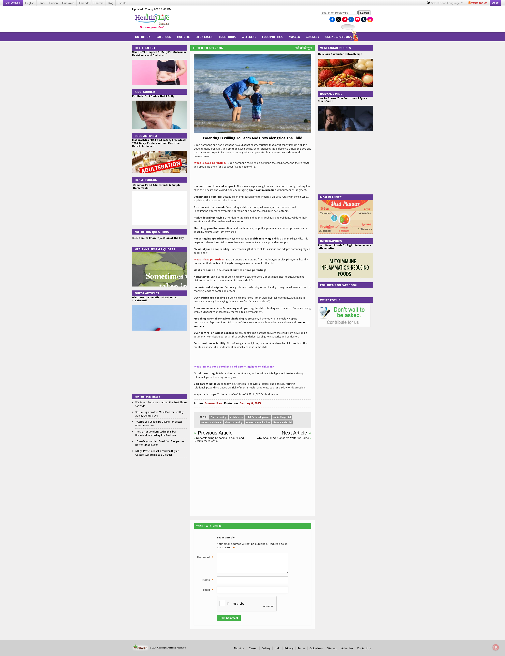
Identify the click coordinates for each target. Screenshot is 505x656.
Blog (110, 3)
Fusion (53, 3)
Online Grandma (337, 37)
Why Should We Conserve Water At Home (283, 437)
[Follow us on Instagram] (370, 18)
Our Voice (68, 3)
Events (122, 3)
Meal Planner (331, 197)
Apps (495, 2)
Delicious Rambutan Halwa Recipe (340, 54)
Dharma (99, 3)
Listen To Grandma (208, 48)
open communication (262, 190)
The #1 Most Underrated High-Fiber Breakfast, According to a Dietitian (155, 433)
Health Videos (146, 180)
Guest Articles (147, 293)
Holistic (183, 37)
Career (253, 648)
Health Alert (145, 48)
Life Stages (204, 37)
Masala (294, 37)
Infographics (331, 241)
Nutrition (143, 37)
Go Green (312, 37)
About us (239, 648)
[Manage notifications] (496, 647)
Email (208, 590)
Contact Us (364, 648)
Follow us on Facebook (338, 285)
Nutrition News (147, 396)
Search (364, 12)
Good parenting (233, 422)
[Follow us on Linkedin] (351, 18)
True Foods (227, 37)
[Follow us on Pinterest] (345, 18)
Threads (84, 3)
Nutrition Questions (152, 232)
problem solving (260, 238)
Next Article (294, 432)
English (29, 3)
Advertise (347, 648)
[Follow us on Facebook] (332, 18)
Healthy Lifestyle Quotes (155, 249)
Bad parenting (218, 417)
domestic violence (211, 422)
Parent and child (282, 422)
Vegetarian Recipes (335, 48)
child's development (258, 417)
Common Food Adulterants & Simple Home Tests (156, 186)
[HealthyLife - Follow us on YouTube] (357, 18)
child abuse (236, 417)
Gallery (266, 648)
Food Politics (272, 37)
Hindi (42, 3)
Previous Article (215, 432)
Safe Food (163, 37)
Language (446, 3)
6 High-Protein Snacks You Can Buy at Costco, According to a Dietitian (157, 452)
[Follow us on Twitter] (338, 18)
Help (277, 648)
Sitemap (332, 648)
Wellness (249, 37)
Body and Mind (331, 94)
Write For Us (330, 300)
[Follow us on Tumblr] (364, 18)
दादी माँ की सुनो (303, 48)
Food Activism (146, 136)
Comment (205, 557)
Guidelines (316, 648)
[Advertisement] (247, 20)
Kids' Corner (145, 92)
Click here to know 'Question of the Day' (158, 238)
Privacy (289, 648)
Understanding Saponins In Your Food (220, 437)
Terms (301, 648)
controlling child (282, 417)
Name (207, 580)
